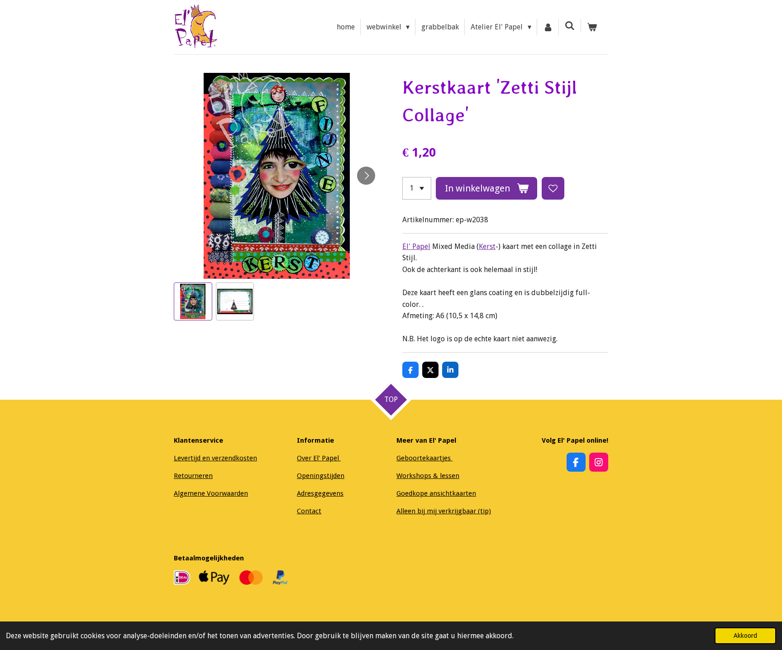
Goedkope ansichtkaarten (436, 493)
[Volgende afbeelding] (366, 176)
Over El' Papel (319, 458)
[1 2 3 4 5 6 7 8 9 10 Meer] (416, 188)
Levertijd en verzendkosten (215, 458)
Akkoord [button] (745, 635)
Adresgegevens (320, 493)
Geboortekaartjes (424, 458)
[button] (193, 301)
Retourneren (193, 476)
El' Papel (416, 246)
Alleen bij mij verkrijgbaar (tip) (443, 511)
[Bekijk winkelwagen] (592, 27)
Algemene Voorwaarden (211, 493)
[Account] (548, 27)
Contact (309, 511)
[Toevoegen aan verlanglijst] (553, 188)
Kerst (487, 246)
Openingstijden (320, 476)
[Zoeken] (570, 25)
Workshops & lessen (427, 476)
